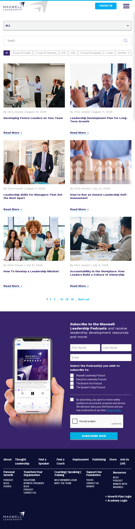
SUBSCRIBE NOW (94, 436)
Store (113, 459)
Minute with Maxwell (120, 485)
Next (81, 299)
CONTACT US (92, 483)
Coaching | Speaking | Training (67, 474)
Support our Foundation (94, 474)
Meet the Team (62, 483)
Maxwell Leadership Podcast (90, 375)
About (8, 459)
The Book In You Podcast (89, 383)
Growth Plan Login (119, 496)
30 (72, 299)
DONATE (90, 486)
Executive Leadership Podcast (91, 379)
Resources (119, 472)
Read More (12, 132)
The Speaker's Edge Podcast (90, 387)
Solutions (29, 480)
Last (86, 299)
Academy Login (117, 500)
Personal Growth (9, 474)
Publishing (99, 459)
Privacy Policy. (114, 410)
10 (61, 299)
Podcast (8, 480)
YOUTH (89, 480)
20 (66, 299)
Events (7, 486)
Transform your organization (33, 474)
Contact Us (105, 6)
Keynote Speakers (34, 483)
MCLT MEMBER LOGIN (65, 480)
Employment (81, 459)
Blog (6, 483)
